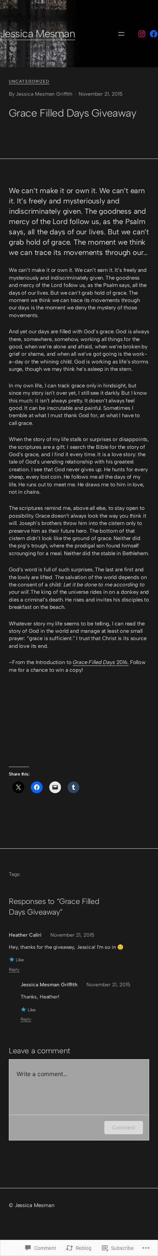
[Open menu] (121, 33)
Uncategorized (29, 81)
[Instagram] (141, 33)
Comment (123, 1127)
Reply (14, 969)
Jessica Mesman (37, 33)
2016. (101, 662)
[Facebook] (153, 33)
